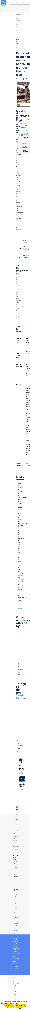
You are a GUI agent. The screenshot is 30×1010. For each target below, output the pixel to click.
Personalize (10, 1008)
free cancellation (27, 135)
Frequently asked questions (16, 848)
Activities (18, 14)
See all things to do (17, 968)
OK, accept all (9, 1005)
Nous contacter (25, 150)
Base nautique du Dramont (20, 606)
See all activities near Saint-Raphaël (18, 746)
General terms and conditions (16, 983)
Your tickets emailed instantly (27, 132)
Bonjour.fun (16, 879)
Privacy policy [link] (20, 1008)
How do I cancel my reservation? (16, 842)
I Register (17, 820)
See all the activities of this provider (18, 669)
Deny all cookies (20, 1005)
